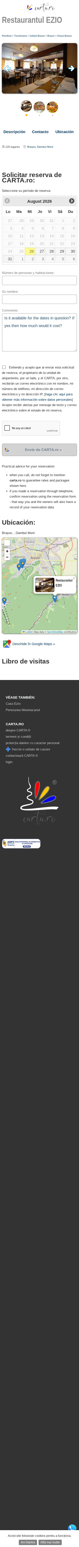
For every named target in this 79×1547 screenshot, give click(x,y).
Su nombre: (10, 291)
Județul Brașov (37, 36)
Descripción (14, 132)
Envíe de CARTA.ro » (43, 450)
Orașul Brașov (64, 36)
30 (73, 251)
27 (42, 251)
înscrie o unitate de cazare (30, 749)
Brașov (51, 36)
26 (32, 251)
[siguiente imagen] (71, 70)
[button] (54, 599)
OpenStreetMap (55, 631)
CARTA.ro (15, 724)
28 (51, 251)
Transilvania (20, 36)
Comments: (10, 310)
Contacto (40, 132)
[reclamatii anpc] (21, 847)
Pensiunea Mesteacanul (23, 710)
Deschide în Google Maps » (33, 644)
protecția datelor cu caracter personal (32, 743)
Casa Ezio (13, 704)
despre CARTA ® (18, 730)
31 (10, 259)
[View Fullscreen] (7, 543)
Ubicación (64, 132)
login (9, 762)
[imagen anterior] (7, 70)
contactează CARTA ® (22, 755)
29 (62, 251)
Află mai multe (50, 1542)
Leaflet (28, 631)
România (7, 36)
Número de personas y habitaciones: (28, 273)
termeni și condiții (18, 736)
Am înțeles (28, 1542)
